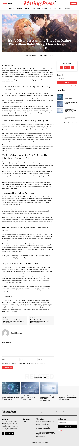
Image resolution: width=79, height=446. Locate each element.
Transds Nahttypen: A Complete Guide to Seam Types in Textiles (69, 97)
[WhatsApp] (72, 67)
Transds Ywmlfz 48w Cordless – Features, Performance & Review (70, 117)
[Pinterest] (68, 67)
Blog (37, 430)
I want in (66, 82)
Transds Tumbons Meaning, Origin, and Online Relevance (70, 124)
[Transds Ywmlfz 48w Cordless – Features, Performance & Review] (60, 117)
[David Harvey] (5, 333)
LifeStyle (38, 424)
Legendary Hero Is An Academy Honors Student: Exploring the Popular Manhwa (39, 321)
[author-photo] (3, 399)
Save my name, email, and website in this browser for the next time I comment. (24, 363)
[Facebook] (61, 67)
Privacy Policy (73, 85)
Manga (39, 36)
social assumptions (20, 99)
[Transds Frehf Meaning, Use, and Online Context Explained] (60, 104)
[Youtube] (12, 433)
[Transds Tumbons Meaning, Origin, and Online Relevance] (60, 124)
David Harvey (32, 55)
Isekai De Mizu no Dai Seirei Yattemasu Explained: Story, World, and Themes (13, 321)
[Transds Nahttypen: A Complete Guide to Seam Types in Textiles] (60, 97)
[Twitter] (65, 67)
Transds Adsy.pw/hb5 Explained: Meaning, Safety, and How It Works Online (70, 110)
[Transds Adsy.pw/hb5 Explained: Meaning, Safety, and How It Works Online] (60, 110)
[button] (11, 3)
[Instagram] (6, 433)
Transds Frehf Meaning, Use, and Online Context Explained (70, 103)
